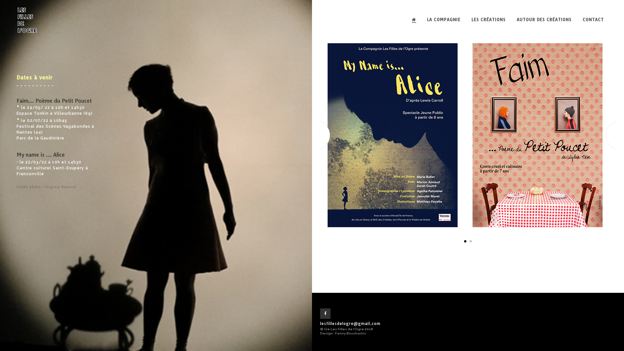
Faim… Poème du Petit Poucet (54, 101)
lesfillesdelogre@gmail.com (350, 323)
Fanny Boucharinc (350, 333)
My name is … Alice (41, 154)
